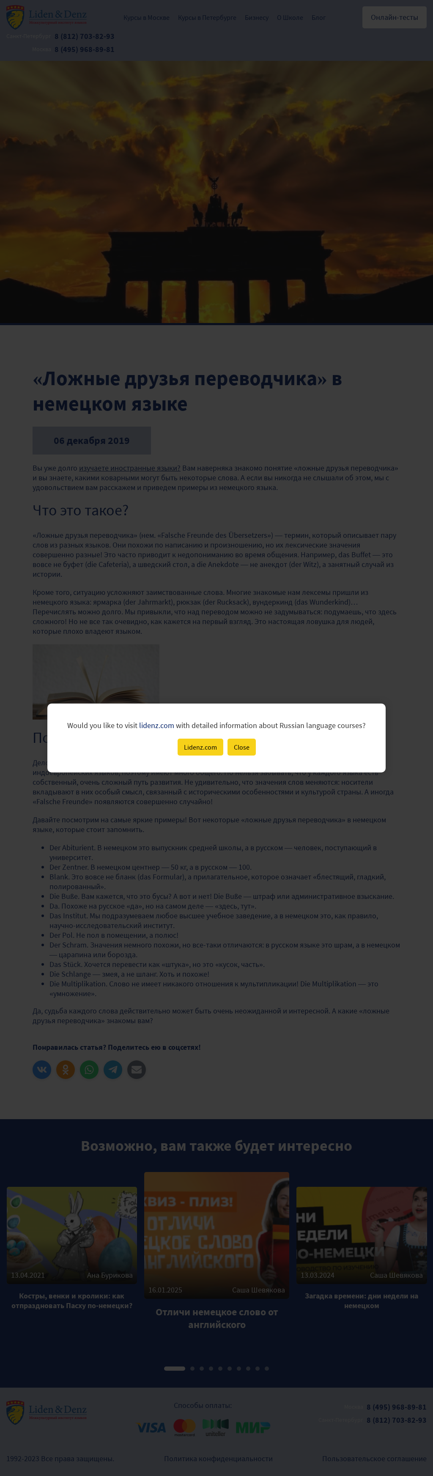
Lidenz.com (200, 747)
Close (241, 747)
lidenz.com (156, 725)
